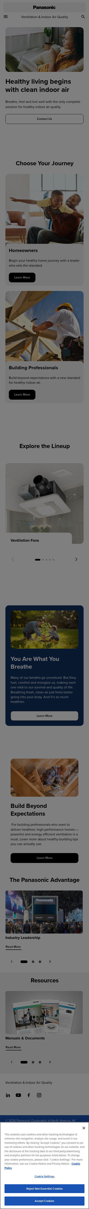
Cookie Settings (44, 1176)
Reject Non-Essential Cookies (44, 1189)
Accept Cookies (44, 1201)
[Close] (84, 1128)
